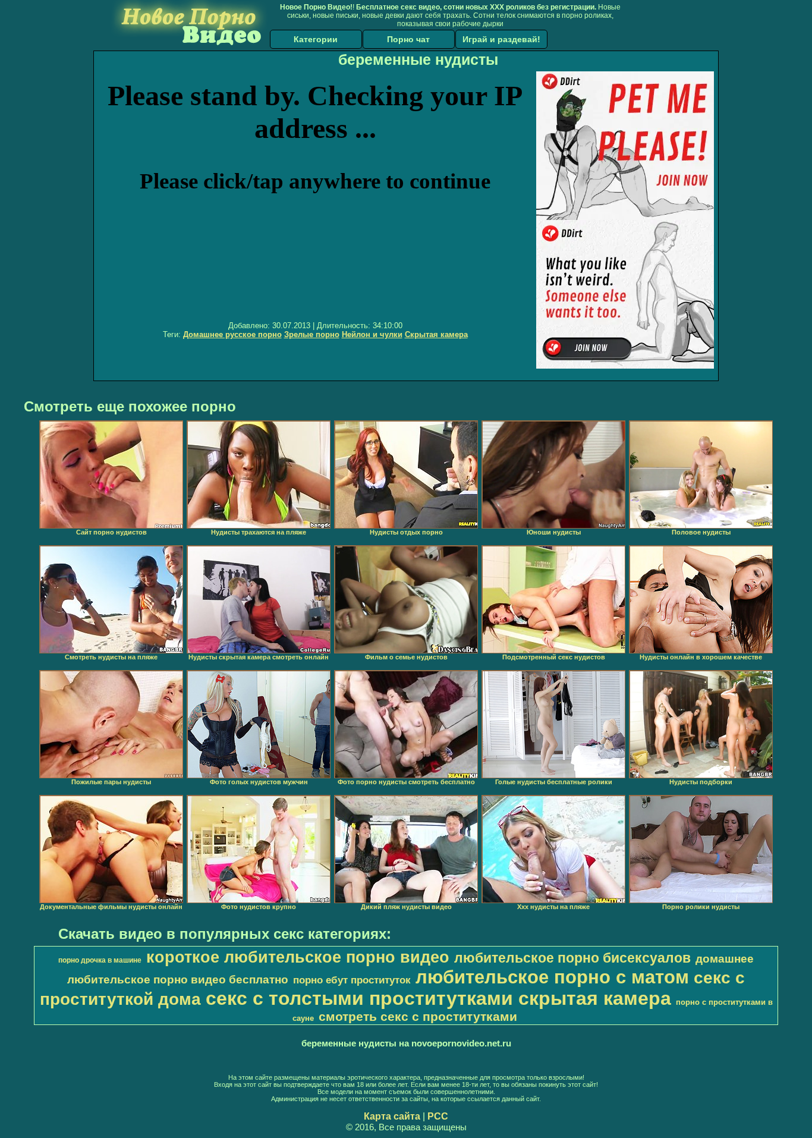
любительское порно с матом (552, 977)
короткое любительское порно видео (297, 957)
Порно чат (408, 39)
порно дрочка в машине (99, 960)
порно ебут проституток (352, 980)
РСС (437, 1116)
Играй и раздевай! (501, 39)
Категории (316, 39)
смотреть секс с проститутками (418, 1017)
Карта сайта (392, 1116)
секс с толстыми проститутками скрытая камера (438, 998)
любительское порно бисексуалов (572, 958)
